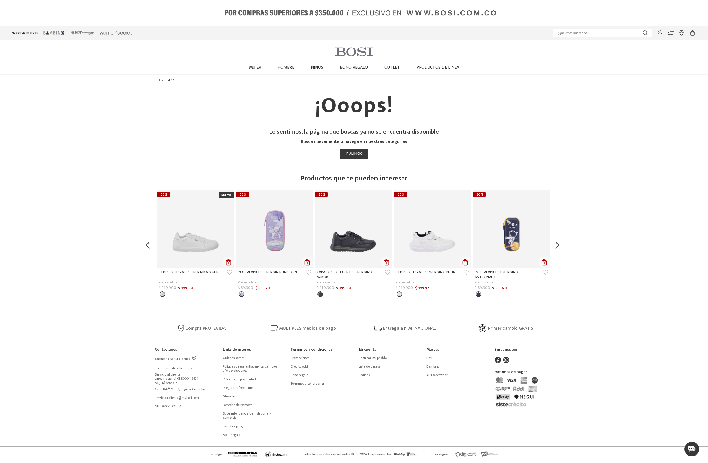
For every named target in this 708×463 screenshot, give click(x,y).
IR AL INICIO (354, 153)
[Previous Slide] (149, 245)
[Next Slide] (558, 245)
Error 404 (167, 80)
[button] (602, 33)
